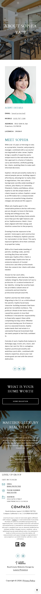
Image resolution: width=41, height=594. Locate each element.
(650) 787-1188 (19, 118)
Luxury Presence (20, 570)
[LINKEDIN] (19, 369)
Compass (14, 519)
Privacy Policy (29, 580)
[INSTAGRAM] (15, 369)
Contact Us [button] (20, 459)
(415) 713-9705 (12, 492)
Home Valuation (20, 401)
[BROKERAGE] (24, 369)
